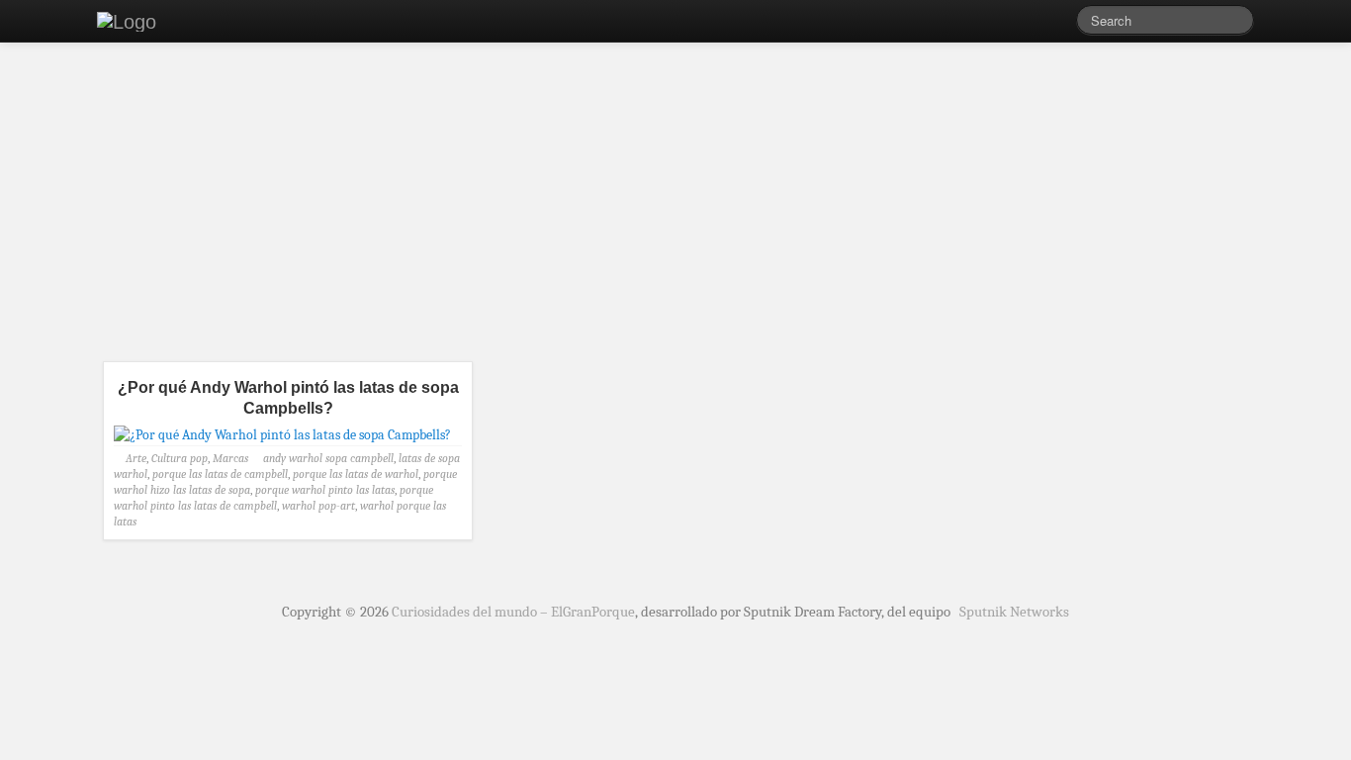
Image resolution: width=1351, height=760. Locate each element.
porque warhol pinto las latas (325, 490)
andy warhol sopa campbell (328, 458)
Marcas (230, 458)
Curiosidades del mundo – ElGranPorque (513, 611)
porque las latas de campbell (220, 474)
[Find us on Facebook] (1031, 25)
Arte (136, 458)
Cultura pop (179, 458)
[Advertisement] (675, 207)
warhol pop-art (318, 506)
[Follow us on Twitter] (1061, 25)
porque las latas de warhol (355, 474)
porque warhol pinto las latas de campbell (273, 498)
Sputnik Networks (1014, 611)
